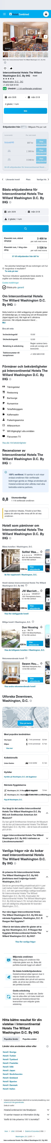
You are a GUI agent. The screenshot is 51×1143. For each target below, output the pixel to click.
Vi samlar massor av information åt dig (21, 1114)
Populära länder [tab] (11, 1039)
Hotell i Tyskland (10, 1059)
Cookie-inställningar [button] (10, 282)
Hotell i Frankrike (10, 1063)
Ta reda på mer (11, 271)
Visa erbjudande (35, 568)
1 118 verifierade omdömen (29, 88)
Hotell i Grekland (10, 1077)
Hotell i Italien (9, 1088)
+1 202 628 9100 (11, 84)
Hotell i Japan (9, 1070)
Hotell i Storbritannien (12, 1074)
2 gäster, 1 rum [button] (12, 103)
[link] (20, 574)
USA (12, 1131)
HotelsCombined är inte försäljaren (20, 1109)
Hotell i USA (8, 1066)
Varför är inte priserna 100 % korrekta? (21, 1119)
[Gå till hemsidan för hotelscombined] (19, 14)
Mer (4, 322)
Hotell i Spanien (10, 1081)
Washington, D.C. (22, 1136)
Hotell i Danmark (10, 1085)
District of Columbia (32, 1131)
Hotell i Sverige (9, 1052)
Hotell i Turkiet (9, 1055)
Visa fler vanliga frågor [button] (25, 941)
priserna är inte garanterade (14, 1102)
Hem (6, 1131)
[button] (4, 14)
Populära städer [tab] (30, 1039)
